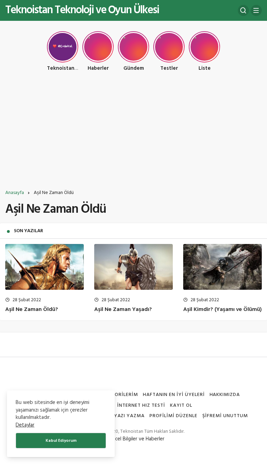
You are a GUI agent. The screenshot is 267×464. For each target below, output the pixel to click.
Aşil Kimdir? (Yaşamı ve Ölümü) (222, 309)
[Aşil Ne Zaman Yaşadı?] (133, 267)
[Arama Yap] (243, 10)
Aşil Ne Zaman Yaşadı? (123, 309)
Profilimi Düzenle (173, 416)
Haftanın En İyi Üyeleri (174, 395)
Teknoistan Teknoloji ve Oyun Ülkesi (82, 10)
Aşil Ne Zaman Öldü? (31, 309)
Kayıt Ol (181, 406)
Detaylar (25, 425)
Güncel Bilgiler (121, 439)
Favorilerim (121, 395)
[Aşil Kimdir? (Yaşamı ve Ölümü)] (222, 267)
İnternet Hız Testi (141, 406)
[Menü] (256, 10)
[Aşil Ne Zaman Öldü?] (44, 267)
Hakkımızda (225, 395)
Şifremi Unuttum (225, 416)
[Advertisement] (133, 133)
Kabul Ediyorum (61, 440)
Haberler (155, 439)
